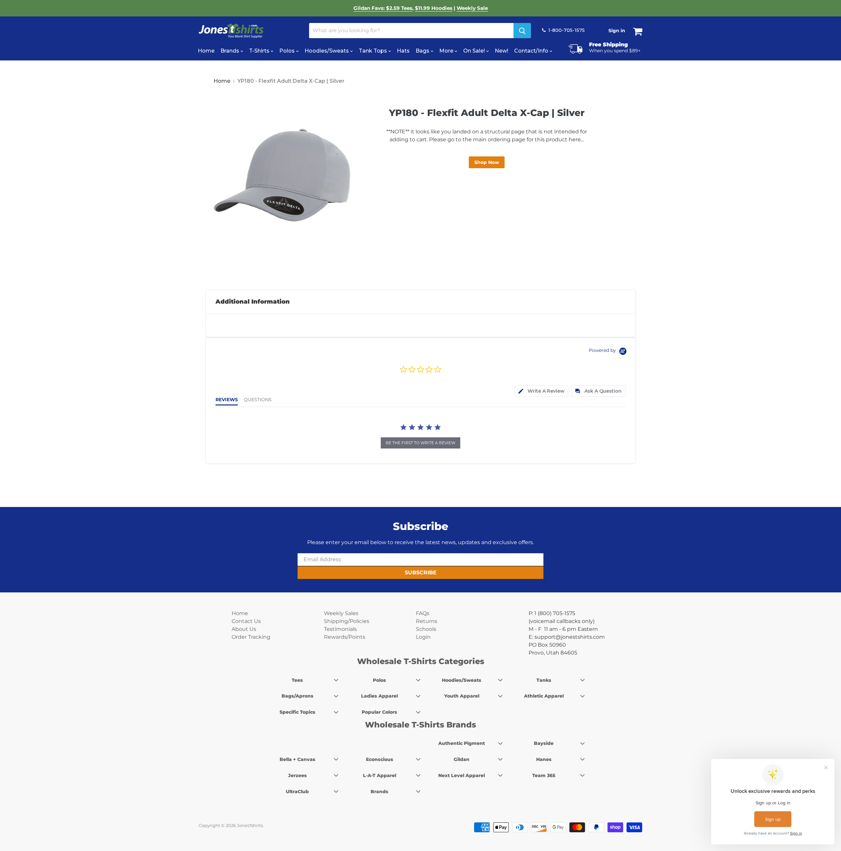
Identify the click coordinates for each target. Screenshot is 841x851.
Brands (230, 51)
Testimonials (340, 629)
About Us (244, 629)
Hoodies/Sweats (327, 51)
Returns (426, 621)
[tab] (541, 391)
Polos (287, 51)
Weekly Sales (341, 613)
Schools (426, 629)
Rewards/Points (344, 637)
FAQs (422, 613)
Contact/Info (532, 51)
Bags (423, 51)
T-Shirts (260, 51)
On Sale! (474, 51)
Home (206, 51)
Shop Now (486, 162)
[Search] (522, 30)
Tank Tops (373, 51)
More (447, 51)
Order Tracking (251, 637)
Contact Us (246, 621)
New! (501, 51)
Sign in (616, 31)
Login (423, 637)
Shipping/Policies (346, 621)
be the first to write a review (420, 442)
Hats (403, 51)
